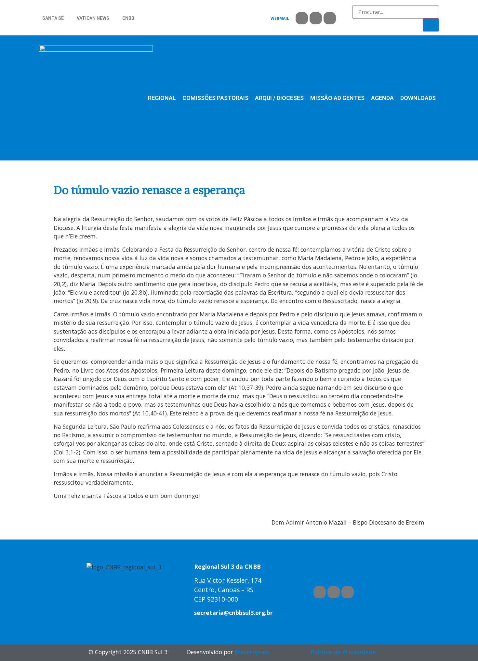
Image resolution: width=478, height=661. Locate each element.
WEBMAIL (280, 18)
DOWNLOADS (418, 98)
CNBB (128, 18)
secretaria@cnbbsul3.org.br (233, 613)
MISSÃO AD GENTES (337, 98)
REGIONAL (162, 98)
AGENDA (382, 98)
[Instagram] (330, 18)
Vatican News (93, 18)
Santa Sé (53, 18)
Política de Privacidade (343, 652)
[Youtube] (316, 18)
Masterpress (252, 652)
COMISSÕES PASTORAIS (215, 98)
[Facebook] (302, 18)
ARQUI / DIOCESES (279, 98)
